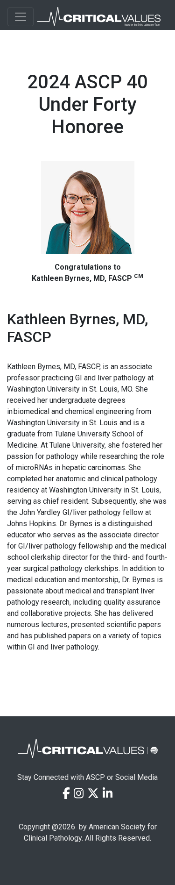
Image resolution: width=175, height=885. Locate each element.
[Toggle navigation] (20, 16)
